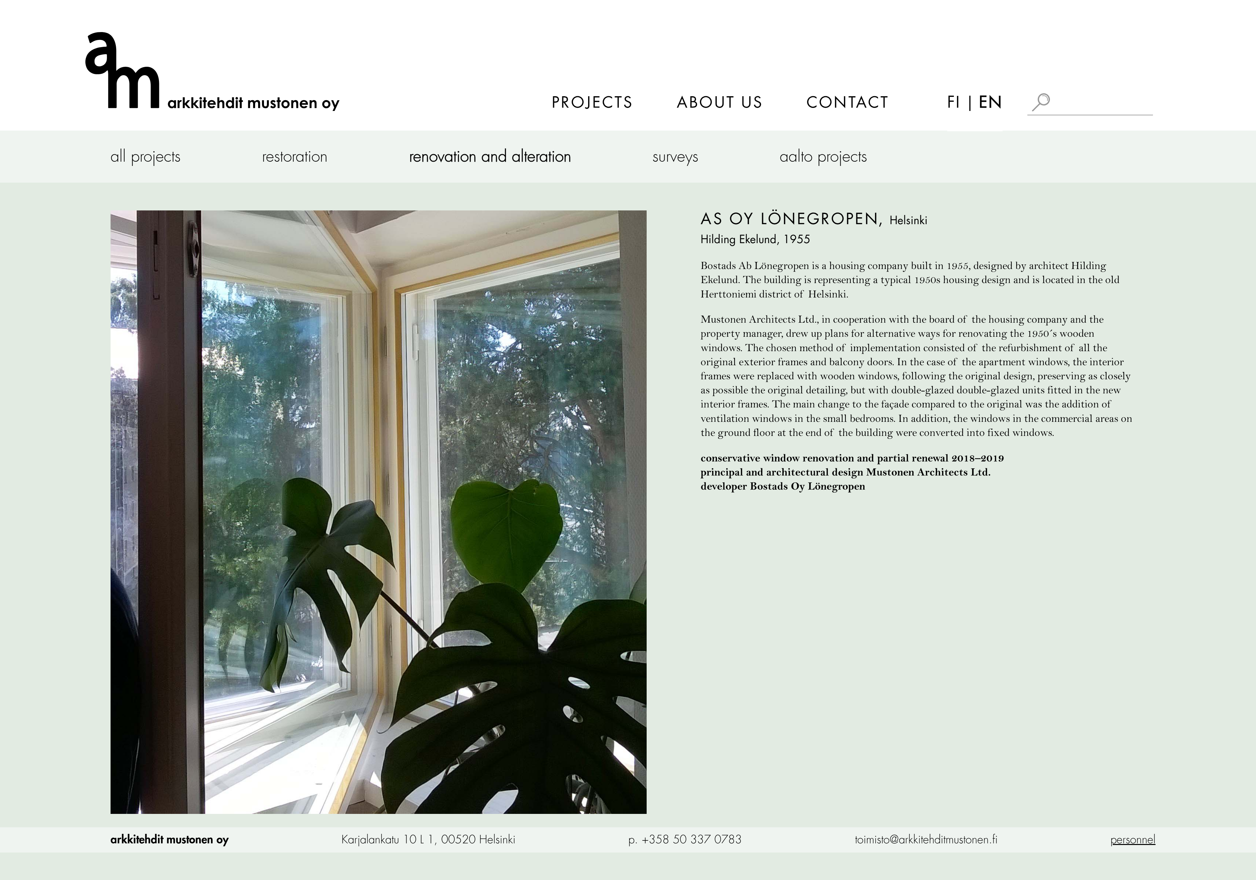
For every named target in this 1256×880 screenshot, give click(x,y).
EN (991, 102)
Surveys (675, 156)
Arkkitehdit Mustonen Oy (170, 839)
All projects (146, 156)
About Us (720, 102)
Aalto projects (823, 156)
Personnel (1133, 839)
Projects (593, 102)
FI (954, 102)
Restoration (295, 156)
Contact (848, 102)
